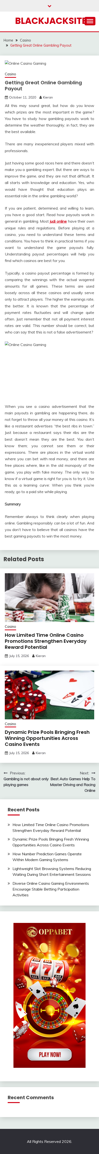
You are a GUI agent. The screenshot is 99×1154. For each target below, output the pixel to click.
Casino (10, 74)
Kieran (48, 97)
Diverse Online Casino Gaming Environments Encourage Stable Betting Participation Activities (50, 889)
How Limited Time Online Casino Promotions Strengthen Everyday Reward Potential (46, 641)
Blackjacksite (51, 20)
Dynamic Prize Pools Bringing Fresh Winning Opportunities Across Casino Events (47, 738)
